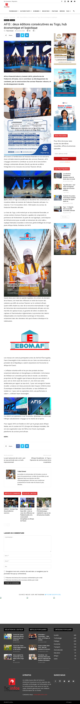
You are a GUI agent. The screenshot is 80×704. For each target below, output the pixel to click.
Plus (67, 11)
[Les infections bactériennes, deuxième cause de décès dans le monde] (58, 175)
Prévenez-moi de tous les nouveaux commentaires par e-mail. (24, 577)
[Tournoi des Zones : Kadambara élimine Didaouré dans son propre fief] (8, 636)
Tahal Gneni (9, 31)
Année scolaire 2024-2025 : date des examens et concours (44, 647)
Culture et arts (25, 11)
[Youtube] (74, 1)
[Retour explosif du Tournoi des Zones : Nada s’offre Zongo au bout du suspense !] (8, 657)
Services (62, 11)
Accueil (6, 17)
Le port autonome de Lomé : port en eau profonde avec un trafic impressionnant (14, 460)
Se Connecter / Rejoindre (10, 1)
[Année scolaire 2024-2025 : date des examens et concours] (33, 647)
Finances (12, 20)
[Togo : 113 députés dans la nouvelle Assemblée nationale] (58, 209)
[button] (73, 11)
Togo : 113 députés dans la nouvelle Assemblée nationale (69, 208)
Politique (55, 11)
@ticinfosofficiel (53, 594)
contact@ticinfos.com (40, 694)
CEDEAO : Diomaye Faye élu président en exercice (11, 511)
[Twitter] (71, 1)
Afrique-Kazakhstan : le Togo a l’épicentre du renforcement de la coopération (40, 460)
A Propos (68, 702)
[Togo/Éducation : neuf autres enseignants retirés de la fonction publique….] (58, 186)
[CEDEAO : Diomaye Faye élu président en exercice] (11, 502)
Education (45, 11)
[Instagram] (65, 1)
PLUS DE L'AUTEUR (29, 493)
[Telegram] (68, 1)
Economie (36, 11)
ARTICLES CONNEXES (12, 493)
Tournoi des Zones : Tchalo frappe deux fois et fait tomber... (19, 647)
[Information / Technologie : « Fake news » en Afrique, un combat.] (33, 636)
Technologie (13, 11)
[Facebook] (61, 1)
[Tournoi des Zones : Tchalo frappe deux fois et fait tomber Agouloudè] (8, 647)
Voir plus (64, 217)
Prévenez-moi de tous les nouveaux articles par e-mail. (22, 580)
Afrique (6, 506)
